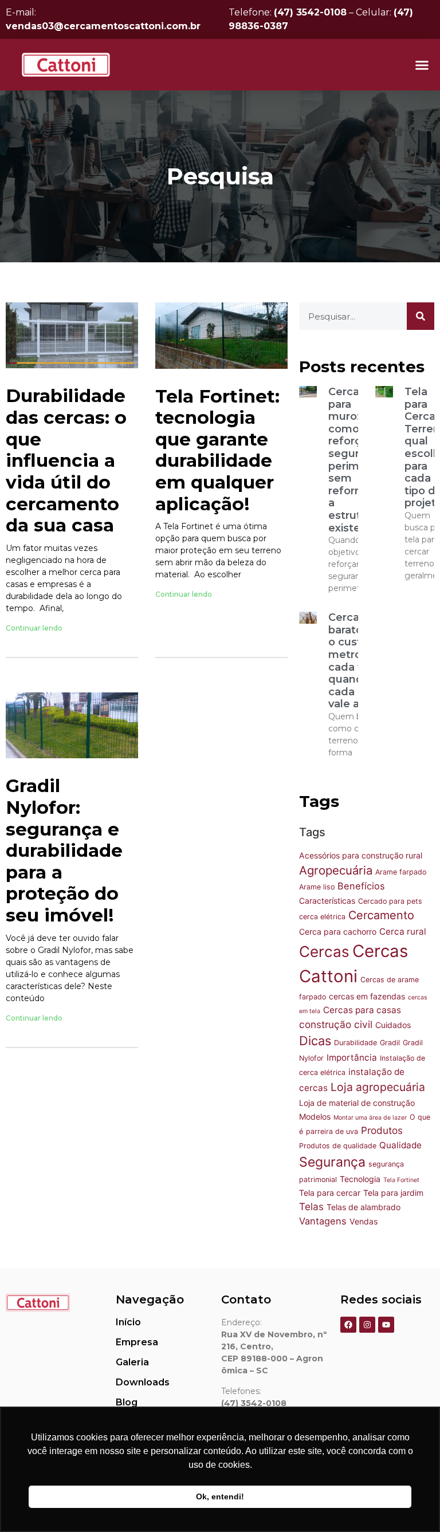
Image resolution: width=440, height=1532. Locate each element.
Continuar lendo (34, 628)
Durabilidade (355, 1042)
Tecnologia (360, 1179)
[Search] (420, 316)
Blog (127, 1402)
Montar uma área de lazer (370, 1117)
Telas (311, 1206)
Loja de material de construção (357, 1103)
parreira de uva (332, 1131)
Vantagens (323, 1221)
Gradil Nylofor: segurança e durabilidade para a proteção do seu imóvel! (64, 850)
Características (327, 900)
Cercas (324, 951)
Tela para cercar (329, 1193)
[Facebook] (348, 1325)
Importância (352, 1057)
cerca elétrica (322, 916)
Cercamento (381, 915)
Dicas (315, 1040)
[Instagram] (367, 1325)
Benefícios (361, 886)
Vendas (363, 1221)
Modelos (315, 1116)
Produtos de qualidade (337, 1145)
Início (128, 1322)
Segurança (332, 1162)
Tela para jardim (393, 1193)
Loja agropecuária (378, 1087)
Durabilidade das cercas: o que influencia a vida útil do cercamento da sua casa (66, 460)
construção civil (335, 1024)
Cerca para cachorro (337, 931)
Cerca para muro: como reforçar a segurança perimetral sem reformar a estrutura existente (356, 459)
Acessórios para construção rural (360, 855)
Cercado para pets (390, 901)
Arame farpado (400, 872)
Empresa (137, 1342)
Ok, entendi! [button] (220, 1496)
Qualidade (400, 1145)
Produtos (382, 1130)
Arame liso (317, 887)
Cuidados (393, 1025)
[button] (422, 65)
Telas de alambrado (363, 1207)
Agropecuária (335, 870)
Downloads (143, 1382)
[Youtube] (386, 1325)
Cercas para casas (362, 1010)
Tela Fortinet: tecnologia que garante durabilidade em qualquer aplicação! (217, 450)
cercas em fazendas (367, 996)
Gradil (390, 1042)
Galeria (132, 1362)
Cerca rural (402, 931)
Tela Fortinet (401, 1180)
